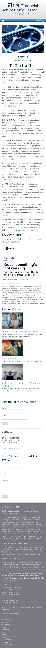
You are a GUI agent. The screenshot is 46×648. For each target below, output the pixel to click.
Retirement (5, 622)
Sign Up (5, 423)
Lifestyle (4, 637)
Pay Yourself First (10, 358)
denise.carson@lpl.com (10, 448)
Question (5, 480)
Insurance (5, 629)
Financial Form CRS (12, 507)
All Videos (5, 642)
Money (4, 634)
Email (4, 415)
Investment (5, 625)
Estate (4, 627)
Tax (3, 632)
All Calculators (7, 644)
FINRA (41, 567)
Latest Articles (7, 639)
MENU (39, 21)
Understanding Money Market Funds (20, 331)
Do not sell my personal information (29, 554)
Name (4, 408)
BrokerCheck (12, 513)
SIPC (5, 569)
